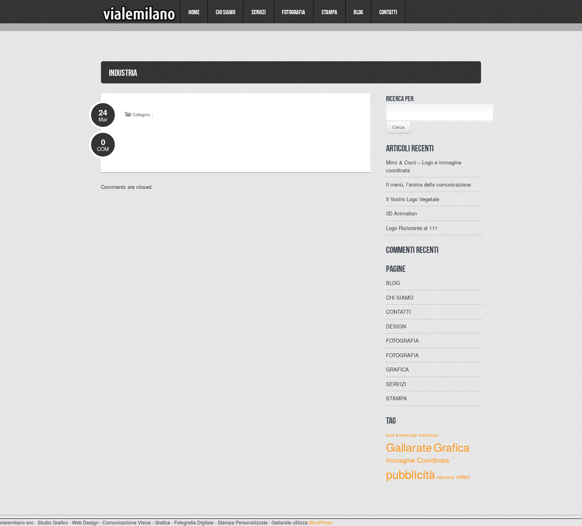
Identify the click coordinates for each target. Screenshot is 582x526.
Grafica (452, 447)
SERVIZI (396, 384)
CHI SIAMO (399, 297)
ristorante (446, 477)
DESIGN (396, 326)
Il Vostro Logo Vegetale (412, 199)
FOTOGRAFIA (402, 340)
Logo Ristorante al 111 (411, 228)
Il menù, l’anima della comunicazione (428, 184)
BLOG (393, 283)
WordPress (321, 522)
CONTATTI (398, 311)
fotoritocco (428, 435)
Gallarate (409, 447)
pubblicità (410, 474)
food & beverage (401, 435)
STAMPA (396, 398)
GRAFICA (397, 369)
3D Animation (401, 213)
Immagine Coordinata (417, 460)
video (463, 476)
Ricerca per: (400, 98)
